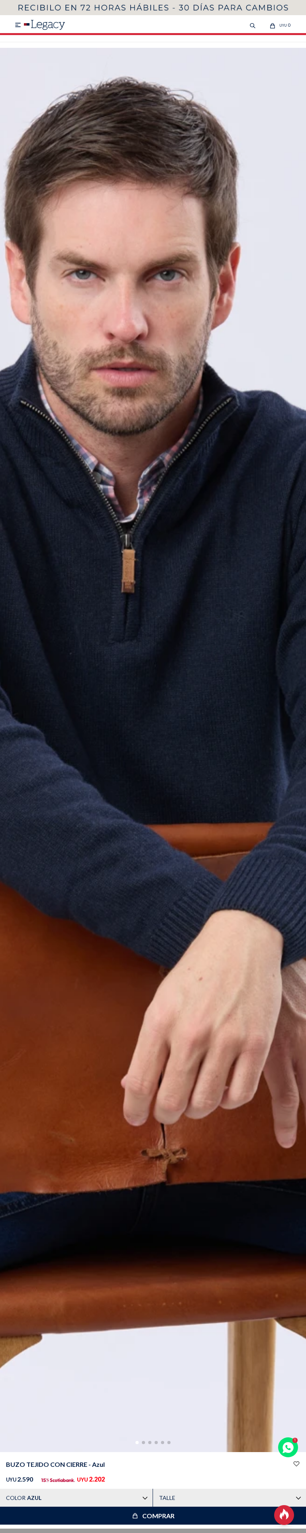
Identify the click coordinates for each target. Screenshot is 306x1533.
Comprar (158, 1515)
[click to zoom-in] (153, 750)
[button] (137, 1442)
